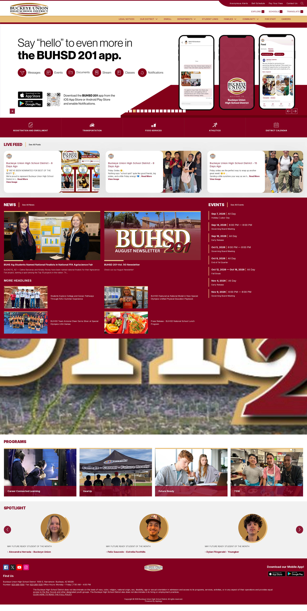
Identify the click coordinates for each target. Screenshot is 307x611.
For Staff (270, 19)
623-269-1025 (36, 584)
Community (249, 19)
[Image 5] (138, 111)
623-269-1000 (18, 584)
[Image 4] (134, 111)
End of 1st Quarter (219, 262)
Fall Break (216, 273)
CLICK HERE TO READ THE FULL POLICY (52, 594)
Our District (147, 19)
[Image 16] (180, 111)
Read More (23, 179)
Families (228, 19)
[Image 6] (142, 111)
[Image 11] (161, 111)
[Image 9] (153, 111)
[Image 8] (149, 111)
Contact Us (292, 3)
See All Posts (35, 144)
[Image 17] (184, 111)
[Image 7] (145, 111)
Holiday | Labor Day (220, 218)
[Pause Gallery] (12, 111)
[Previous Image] (288, 111)
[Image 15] (176, 111)
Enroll (167, 19)
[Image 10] (157, 111)
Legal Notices (126, 19)
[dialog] (40, 472)
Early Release (217, 240)
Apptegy (158, 601)
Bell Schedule (258, 3)
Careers (286, 19)
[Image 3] (130, 111)
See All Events (237, 205)
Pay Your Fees (276, 3)
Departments (184, 19)
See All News (28, 205)
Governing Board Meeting (223, 229)
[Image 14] (172, 111)
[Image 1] (122, 111)
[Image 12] (165, 111)
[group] (54, 534)
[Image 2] (126, 111)
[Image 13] (168, 111)
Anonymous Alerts (239, 3)
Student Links (210, 19)
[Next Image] (294, 111)
